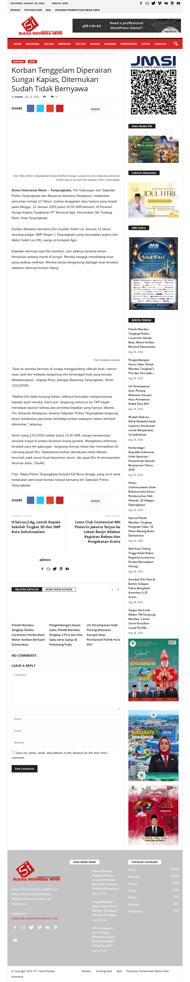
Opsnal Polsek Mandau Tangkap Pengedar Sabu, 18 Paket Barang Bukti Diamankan (141, 526)
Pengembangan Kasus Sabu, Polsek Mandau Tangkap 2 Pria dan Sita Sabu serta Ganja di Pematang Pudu (65, 635)
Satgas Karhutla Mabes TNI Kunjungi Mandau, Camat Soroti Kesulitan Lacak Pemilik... (141, 619)
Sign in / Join (60, 3)
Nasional (33, 44)
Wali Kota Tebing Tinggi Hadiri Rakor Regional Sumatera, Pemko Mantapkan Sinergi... (141, 557)
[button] (176, 44)
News (32, 61)
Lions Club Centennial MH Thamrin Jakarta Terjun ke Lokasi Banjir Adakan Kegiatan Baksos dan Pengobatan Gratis (97, 532)
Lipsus (145, 44)
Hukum (95, 44)
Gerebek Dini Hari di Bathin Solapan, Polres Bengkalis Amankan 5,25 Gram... (141, 588)
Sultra (49, 44)
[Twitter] (153, 3)
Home (17, 44)
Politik (81, 44)
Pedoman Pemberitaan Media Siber (77, 10)
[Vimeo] (159, 3)
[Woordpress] (172, 3)
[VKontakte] (166, 3)
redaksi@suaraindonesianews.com (34, 918)
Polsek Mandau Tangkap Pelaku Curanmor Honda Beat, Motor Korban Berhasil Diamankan (28, 635)
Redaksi (15, 10)
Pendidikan (128, 44)
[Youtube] (178, 3)
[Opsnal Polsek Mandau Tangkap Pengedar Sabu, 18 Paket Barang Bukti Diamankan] (169, 523)
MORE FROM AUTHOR (58, 589)
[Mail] (147, 3)
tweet (95, 109)
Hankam (110, 44)
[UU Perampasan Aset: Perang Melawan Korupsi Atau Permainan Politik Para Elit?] (103, 608)
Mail (48, 10)
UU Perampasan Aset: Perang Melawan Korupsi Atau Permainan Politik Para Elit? (103, 635)
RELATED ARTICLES (26, 589)
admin (19, 96)
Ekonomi (64, 44)
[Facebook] (141, 3)
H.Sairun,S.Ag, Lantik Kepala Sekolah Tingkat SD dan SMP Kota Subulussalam (36, 527)
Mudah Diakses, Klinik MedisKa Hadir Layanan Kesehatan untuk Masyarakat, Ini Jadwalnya (142, 425)
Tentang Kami (33, 10)
